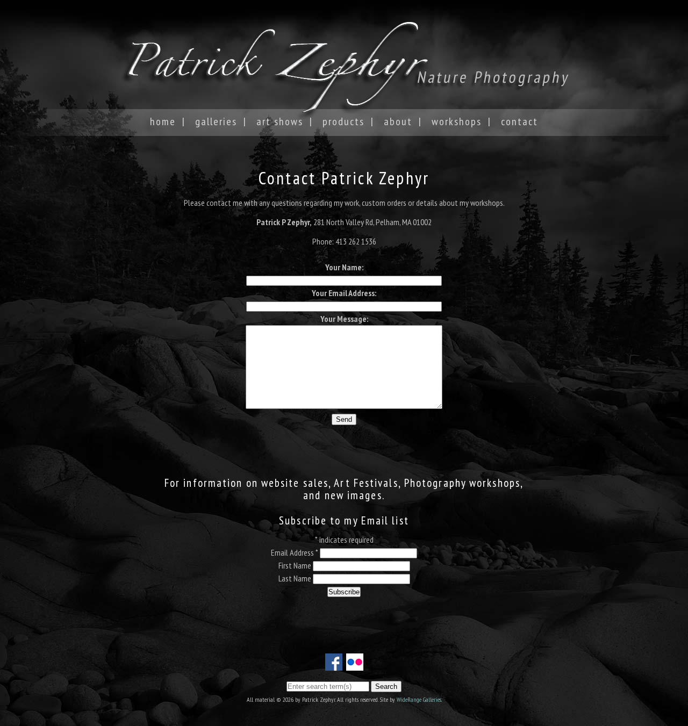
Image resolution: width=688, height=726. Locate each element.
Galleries (216, 121)
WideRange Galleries (419, 699)
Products (343, 121)
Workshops (457, 121)
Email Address (294, 552)
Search (386, 686)
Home (163, 121)
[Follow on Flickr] (354, 664)
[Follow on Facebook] (333, 664)
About (398, 121)
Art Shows (279, 121)
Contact (519, 121)
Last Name (295, 578)
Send (344, 419)
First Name (295, 565)
